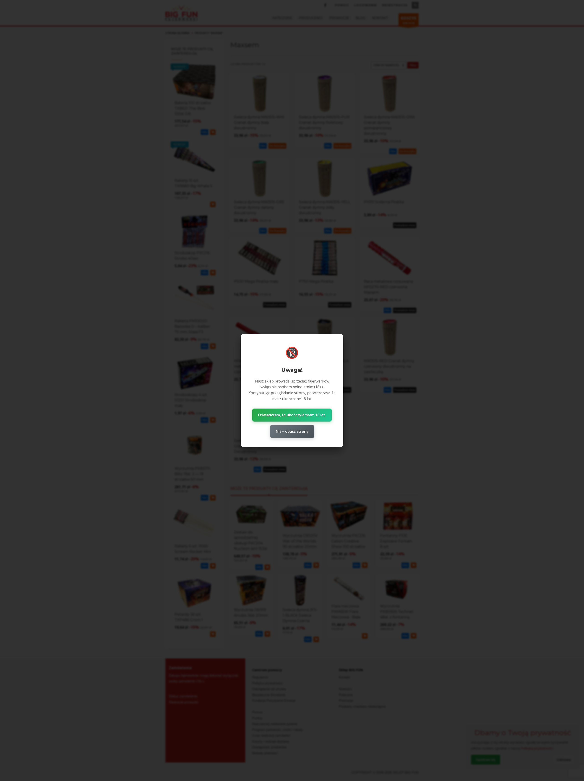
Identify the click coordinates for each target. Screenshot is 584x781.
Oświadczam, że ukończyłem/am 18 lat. (292, 414)
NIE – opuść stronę (292, 431)
